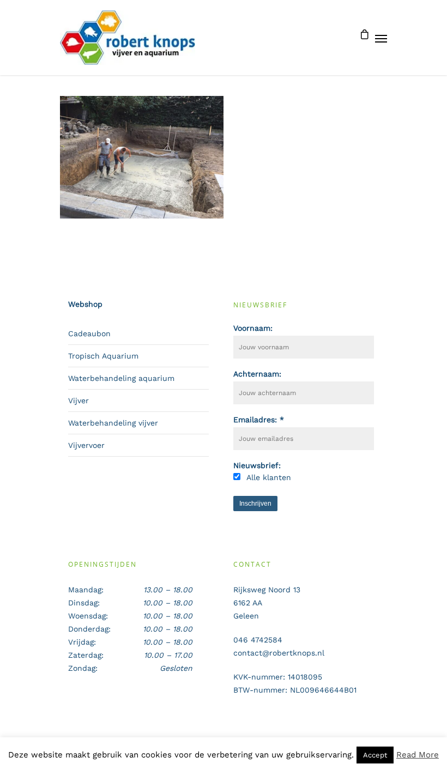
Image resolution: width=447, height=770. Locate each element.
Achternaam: (257, 373)
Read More (417, 755)
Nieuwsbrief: (257, 465)
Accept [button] (375, 755)
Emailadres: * (258, 419)
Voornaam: (253, 328)
